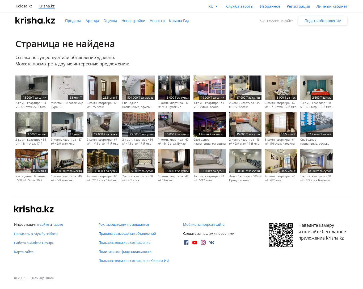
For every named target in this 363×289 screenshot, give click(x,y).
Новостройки (133, 20)
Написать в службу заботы (36, 233)
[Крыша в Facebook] (186, 242)
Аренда (92, 20)
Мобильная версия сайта (204, 224)
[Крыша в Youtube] (195, 242)
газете (58, 224)
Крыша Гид (179, 20)
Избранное (270, 6)
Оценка (110, 20)
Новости (157, 20)
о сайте (43, 224)
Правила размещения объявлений (127, 233)
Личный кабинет (332, 6)
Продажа (73, 20)
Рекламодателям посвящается (124, 224)
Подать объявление (323, 20)
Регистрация (298, 6)
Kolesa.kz (24, 6)
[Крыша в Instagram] (203, 242)
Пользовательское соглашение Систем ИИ (134, 260)
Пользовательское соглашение (124, 242)
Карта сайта (23, 251)
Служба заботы (240, 6)
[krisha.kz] (34, 209)
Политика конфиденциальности (125, 251)
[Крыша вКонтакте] (212, 242)
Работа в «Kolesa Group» (34, 242)
